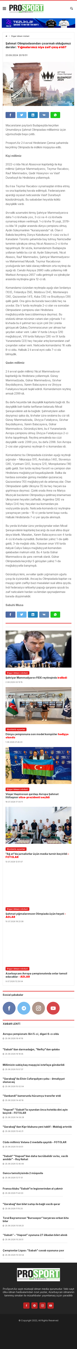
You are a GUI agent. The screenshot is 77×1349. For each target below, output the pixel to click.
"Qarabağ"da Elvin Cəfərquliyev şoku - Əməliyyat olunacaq (34, 1080)
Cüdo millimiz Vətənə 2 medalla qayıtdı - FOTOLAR (34, 1142)
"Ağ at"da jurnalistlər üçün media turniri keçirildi (37, 855)
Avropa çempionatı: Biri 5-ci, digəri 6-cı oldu (31, 1033)
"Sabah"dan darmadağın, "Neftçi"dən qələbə (31, 1049)
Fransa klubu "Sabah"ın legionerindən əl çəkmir (33, 1188)
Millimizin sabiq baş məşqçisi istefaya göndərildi (33, 1064)
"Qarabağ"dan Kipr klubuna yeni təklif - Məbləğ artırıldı (37, 1126)
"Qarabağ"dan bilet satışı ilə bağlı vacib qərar (31, 1204)
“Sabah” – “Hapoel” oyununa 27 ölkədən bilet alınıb (35, 1234)
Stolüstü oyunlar (16, 729)
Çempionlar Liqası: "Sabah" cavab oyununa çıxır (33, 1250)
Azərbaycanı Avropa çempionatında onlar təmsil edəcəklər (36, 975)
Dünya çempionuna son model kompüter (37, 736)
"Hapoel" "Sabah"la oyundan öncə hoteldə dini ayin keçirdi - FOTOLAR (35, 1111)
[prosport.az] (26, 8)
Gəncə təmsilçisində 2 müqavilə (23, 1173)
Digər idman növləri (20, 36)
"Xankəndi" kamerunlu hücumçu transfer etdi (32, 1095)
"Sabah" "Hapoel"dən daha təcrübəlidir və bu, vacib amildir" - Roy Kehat (35, 1158)
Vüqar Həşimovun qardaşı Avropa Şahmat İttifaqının (32, 796)
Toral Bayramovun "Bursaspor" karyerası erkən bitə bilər (36, 1219)
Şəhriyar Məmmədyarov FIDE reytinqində (36, 677)
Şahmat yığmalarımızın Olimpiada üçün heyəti (36, 915)
